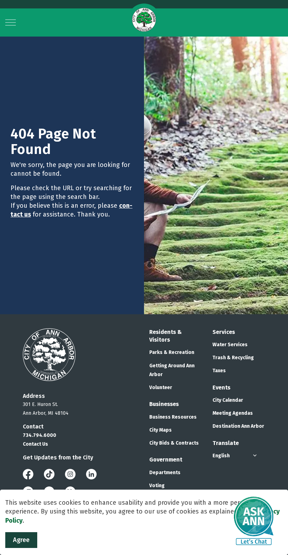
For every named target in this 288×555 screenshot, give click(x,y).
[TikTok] (49, 473)
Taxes (219, 371)
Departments (165, 473)
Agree (21, 540)
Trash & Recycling (233, 358)
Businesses (164, 404)
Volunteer (160, 388)
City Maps (160, 430)
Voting (157, 486)
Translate (225, 443)
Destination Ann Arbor (238, 426)
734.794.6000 (39, 435)
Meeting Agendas (232, 413)
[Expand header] (10, 22)
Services (223, 332)
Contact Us (35, 444)
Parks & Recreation (171, 352)
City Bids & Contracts (174, 443)
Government (165, 459)
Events (221, 387)
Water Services (230, 345)
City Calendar (227, 400)
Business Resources (173, 417)
